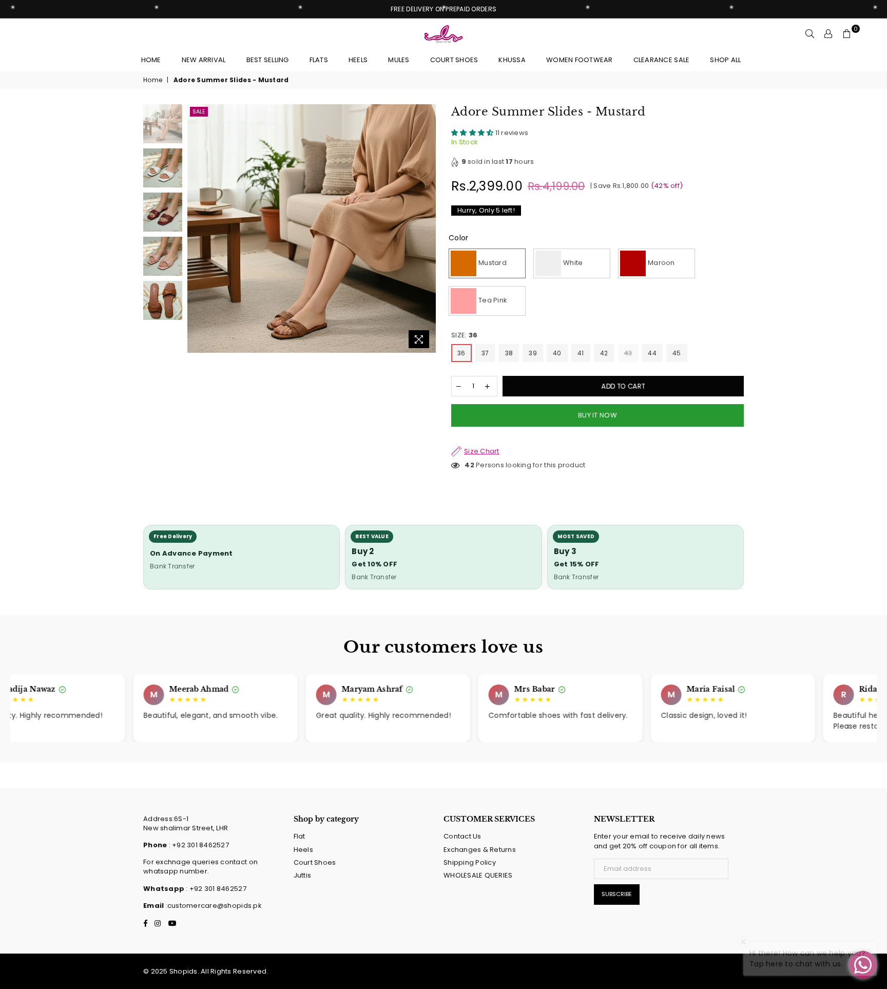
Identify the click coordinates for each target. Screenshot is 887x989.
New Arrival (204, 60)
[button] (473, 133)
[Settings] (828, 34)
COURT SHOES (454, 60)
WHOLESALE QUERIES (478, 875)
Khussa (512, 60)
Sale (198, 111)
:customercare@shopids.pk (213, 905)
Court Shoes (315, 862)
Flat (299, 836)
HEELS (358, 60)
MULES (398, 60)
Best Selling (267, 60)
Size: (464, 335)
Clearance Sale (661, 60)
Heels (303, 849)
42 (604, 353)
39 (533, 353)
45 (676, 353)
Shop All (725, 60)
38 (509, 353)
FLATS (319, 60)
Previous (196, 229)
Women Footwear (579, 60)
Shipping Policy (470, 862)
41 (580, 353)
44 (652, 353)
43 (628, 353)
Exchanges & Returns (480, 849)
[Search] (810, 34)
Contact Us (462, 836)
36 (461, 353)
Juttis (303, 875)
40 (557, 353)
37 (485, 353)
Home (151, 60)
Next (427, 229)
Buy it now (597, 415)
